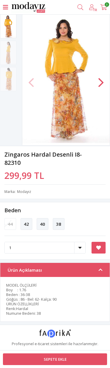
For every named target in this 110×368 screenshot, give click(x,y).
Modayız (24, 191)
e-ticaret (42, 343)
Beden (12, 210)
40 (42, 224)
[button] (101, 79)
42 (26, 224)
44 (10, 224)
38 (58, 224)
